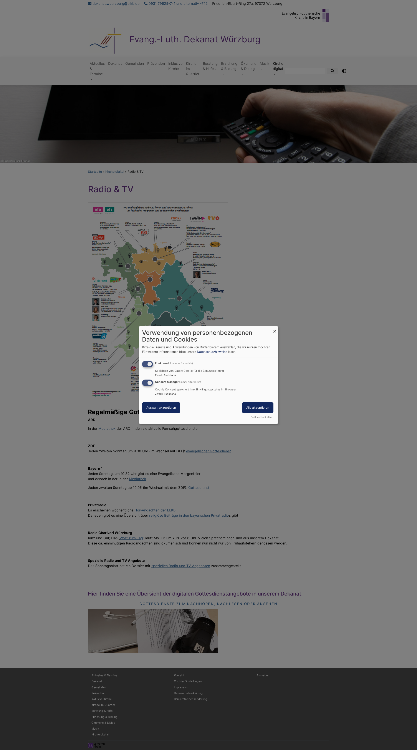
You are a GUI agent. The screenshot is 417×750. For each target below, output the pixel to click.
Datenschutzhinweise (212, 351)
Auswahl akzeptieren (161, 407)
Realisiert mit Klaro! (262, 417)
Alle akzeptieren (257, 407)
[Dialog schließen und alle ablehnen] (274, 329)
